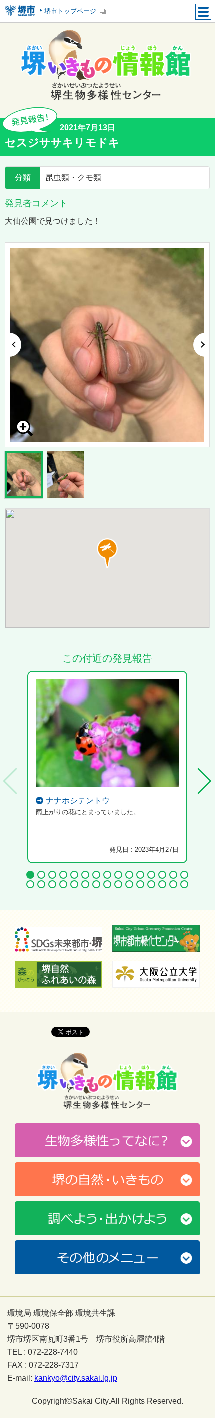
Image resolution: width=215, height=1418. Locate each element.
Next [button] (202, 345)
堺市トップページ (70, 11)
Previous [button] (13, 345)
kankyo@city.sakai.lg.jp (76, 1378)
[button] (107, 553)
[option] (107, 344)
